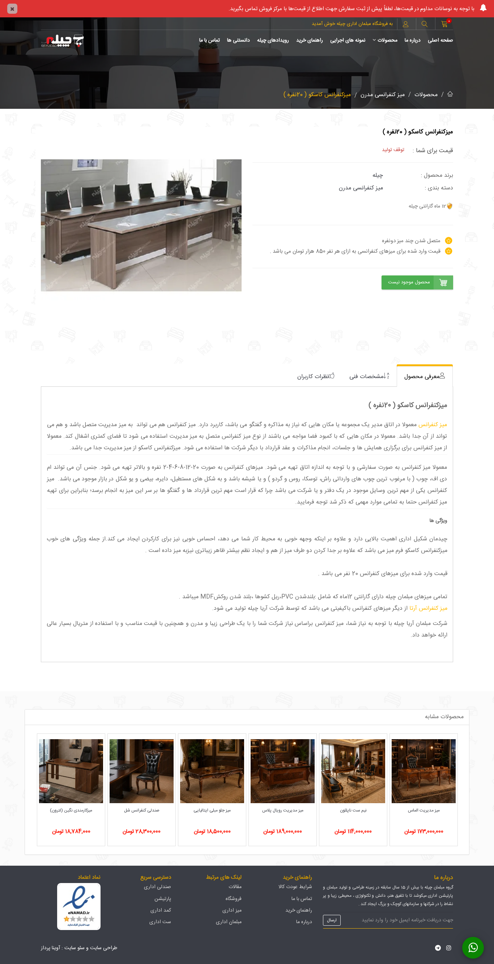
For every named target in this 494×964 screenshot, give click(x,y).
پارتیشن (162, 899)
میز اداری (232, 910)
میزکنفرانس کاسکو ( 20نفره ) (317, 95)
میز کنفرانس (432, 425)
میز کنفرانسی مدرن (383, 95)
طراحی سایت (103, 948)
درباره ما (413, 40)
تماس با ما (209, 40)
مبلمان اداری (229, 922)
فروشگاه (234, 899)
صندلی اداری (157, 887)
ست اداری (160, 922)
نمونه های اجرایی (347, 40)
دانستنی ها (238, 40)
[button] (424, 25)
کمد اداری (160, 910)
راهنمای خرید (309, 40)
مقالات (235, 887)
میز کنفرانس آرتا (427, 608)
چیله (377, 175)
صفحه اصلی (440, 40)
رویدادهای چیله (273, 40)
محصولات (387, 40)
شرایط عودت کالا (295, 887)
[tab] (425, 376)
